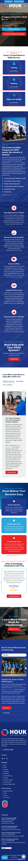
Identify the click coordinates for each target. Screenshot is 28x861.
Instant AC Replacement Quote (14, 34)
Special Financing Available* (14, 237)
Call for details (14, 194)
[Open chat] (23, 856)
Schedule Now (8, 1)
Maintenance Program (18, 699)
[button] (25, 6)
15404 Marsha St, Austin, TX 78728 (10, 841)
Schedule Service (14, 29)
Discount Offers (14, 264)
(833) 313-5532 (19, 1)
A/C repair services (9, 700)
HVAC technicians (15, 162)
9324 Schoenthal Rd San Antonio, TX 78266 (12, 847)
